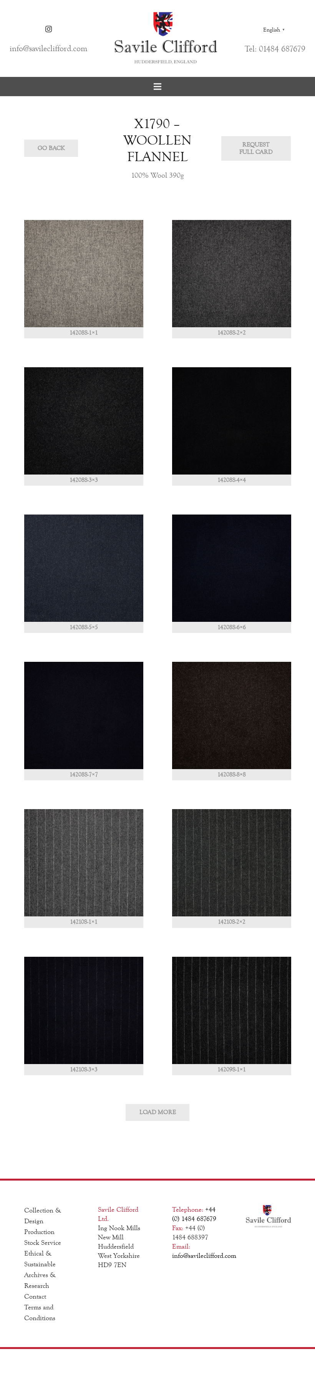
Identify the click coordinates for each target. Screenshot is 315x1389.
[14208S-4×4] (231, 426)
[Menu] (157, 86)
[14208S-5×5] (83, 574)
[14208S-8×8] (231, 721)
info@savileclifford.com (204, 1255)
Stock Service (42, 1242)
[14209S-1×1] (231, 1016)
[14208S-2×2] (231, 279)
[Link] (165, 38)
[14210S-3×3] (83, 1016)
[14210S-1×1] (83, 868)
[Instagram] (48, 29)
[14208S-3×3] (83, 426)
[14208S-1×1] (83, 279)
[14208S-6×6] (231, 574)
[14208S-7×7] (83, 721)
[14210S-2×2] (231, 868)
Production (39, 1232)
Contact (35, 1296)
